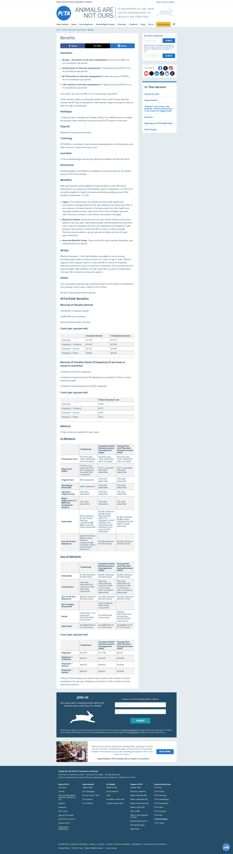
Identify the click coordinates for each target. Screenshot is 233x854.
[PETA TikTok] (162, 73)
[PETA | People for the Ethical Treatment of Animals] (63, 13)
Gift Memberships (137, 825)
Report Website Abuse (94, 848)
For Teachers (87, 803)
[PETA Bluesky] (167, 73)
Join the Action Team (90, 795)
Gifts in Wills (135, 811)
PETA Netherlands (161, 799)
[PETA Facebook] (160, 68)
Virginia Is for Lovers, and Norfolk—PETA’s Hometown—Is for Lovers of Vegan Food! (159, 108)
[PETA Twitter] (165, 68)
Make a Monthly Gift (138, 795)
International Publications (63, 828)
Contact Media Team (114, 803)
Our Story (62, 787)
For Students (87, 799)
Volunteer (62, 807)
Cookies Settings (111, 848)
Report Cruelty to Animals (166, 2)
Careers (61, 791)
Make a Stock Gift (137, 807)
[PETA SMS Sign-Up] (151, 73)
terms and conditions (129, 730)
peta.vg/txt (151, 47)
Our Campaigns (88, 791)
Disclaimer (136, 844)
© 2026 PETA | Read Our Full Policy (72, 844)
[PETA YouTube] (146, 73)
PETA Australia (160, 811)
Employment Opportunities (77, 30)
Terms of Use (76, 848)
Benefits (149, 117)
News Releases (112, 791)
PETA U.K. (158, 787)
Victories (61, 803)
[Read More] (116, 751)
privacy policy (133, 732)
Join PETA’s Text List (66, 819)
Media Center (111, 787)
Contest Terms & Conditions (118, 844)
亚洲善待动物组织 (161, 819)
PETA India (158, 807)
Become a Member (138, 791)
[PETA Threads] (172, 73)
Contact (101, 844)
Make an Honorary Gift (139, 803)
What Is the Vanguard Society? (139, 816)
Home (58, 30)
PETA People (151, 129)
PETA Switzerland (161, 803)
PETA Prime (63, 811)
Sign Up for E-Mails (66, 815)
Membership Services (138, 821)
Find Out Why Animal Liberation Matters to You (67, 797)
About (64, 30)
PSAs (108, 795)
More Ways (134, 829)
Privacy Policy (63, 848)
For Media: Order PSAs (115, 799)
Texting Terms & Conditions (154, 844)
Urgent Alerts (87, 787)
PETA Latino (159, 823)
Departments (151, 100)
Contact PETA (64, 823)
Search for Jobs (152, 94)
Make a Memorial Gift (139, 799)
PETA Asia (158, 815)
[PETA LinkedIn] (156, 73)
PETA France (159, 791)
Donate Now (135, 787)
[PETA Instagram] (171, 68)
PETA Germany (160, 795)
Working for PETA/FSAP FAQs (158, 123)
